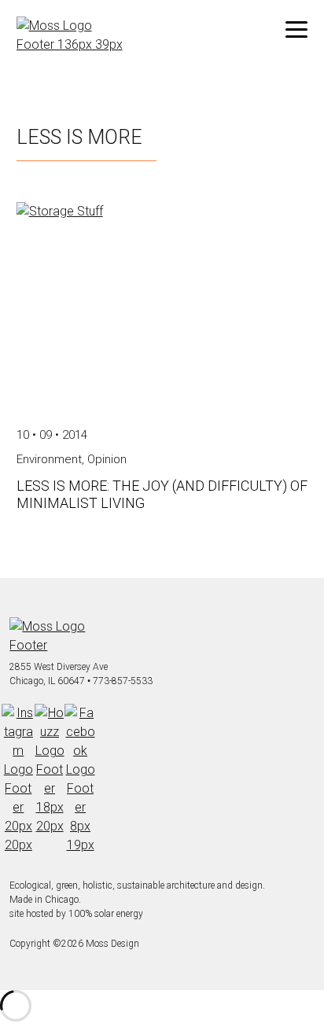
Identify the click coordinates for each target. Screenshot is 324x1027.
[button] (296, 29)
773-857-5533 (123, 681)
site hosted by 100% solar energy (76, 913)
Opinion (107, 459)
